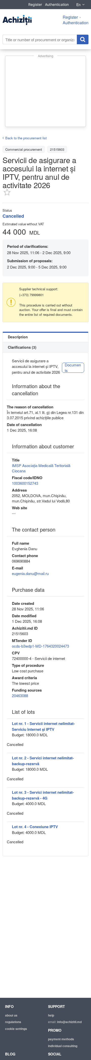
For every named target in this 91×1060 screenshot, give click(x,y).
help (51, 1015)
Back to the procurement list (26, 138)
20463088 (20, 695)
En (78, 4)
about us (11, 1015)
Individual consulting (62, 1046)
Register (35, 4)
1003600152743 (25, 483)
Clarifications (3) (22, 347)
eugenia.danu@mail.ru (30, 573)
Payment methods (61, 1039)
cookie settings (16, 1028)
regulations (13, 1022)
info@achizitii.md (69, 1022)
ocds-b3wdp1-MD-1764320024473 (40, 646)
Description (18, 336)
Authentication (57, 4)
